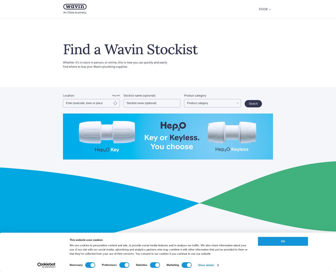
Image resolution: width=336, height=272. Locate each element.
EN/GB (263, 9)
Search (253, 103)
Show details (206, 265)
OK (283, 241)
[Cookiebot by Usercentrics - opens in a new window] (46, 265)
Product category (195, 95)
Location (91, 95)
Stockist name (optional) (139, 95)
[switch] (124, 265)
